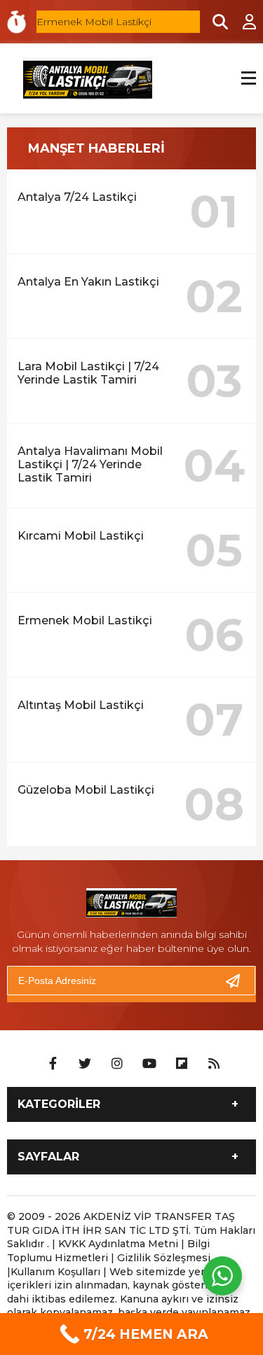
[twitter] (84, 1063)
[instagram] (117, 1063)
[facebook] (52, 1063)
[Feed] (214, 1063)
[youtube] (149, 1063)
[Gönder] (238, 980)
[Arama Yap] (214, 21)
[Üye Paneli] (242, 21)
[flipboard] (181, 1063)
